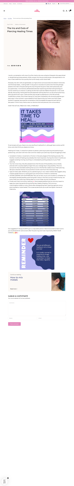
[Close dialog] (63, 226)
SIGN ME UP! (23, 247)
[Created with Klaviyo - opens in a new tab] (37, 260)
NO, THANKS (23, 252)
